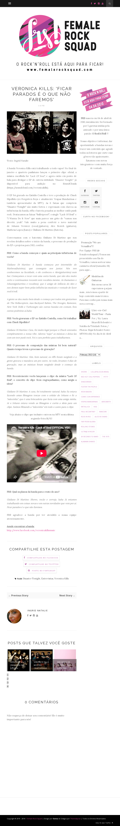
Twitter (96, 195)
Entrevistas (47, 578)
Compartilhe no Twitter (44, 564)
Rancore (103, 412)
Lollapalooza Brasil (100, 372)
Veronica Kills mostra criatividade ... (41, 665)
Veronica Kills (61, 578)
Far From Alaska (88, 421)
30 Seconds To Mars (89, 436)
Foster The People (89, 387)
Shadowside (86, 382)
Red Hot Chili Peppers (90, 377)
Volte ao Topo (103, 823)
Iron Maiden (86, 392)
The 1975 (105, 436)
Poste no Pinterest (44, 571)
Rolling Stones (88, 426)
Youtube (96, 207)
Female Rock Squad (34, 818)
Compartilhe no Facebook (42, 558)
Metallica (85, 407)
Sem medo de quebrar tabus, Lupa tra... (65, 665)
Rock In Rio (86, 416)
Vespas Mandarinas (89, 402)
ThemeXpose (75, 818)
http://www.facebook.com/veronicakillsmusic (31, 530)
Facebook (85, 195)
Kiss (95, 407)
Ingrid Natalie (37, 610)
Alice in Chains (101, 416)
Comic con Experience (90, 397)
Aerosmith (106, 402)
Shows (84, 372)
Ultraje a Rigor (88, 431)
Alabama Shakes (88, 441)
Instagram (85, 207)
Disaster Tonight (31, 578)
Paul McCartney (88, 412)
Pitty (106, 377)
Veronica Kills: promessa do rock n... (18, 665)
